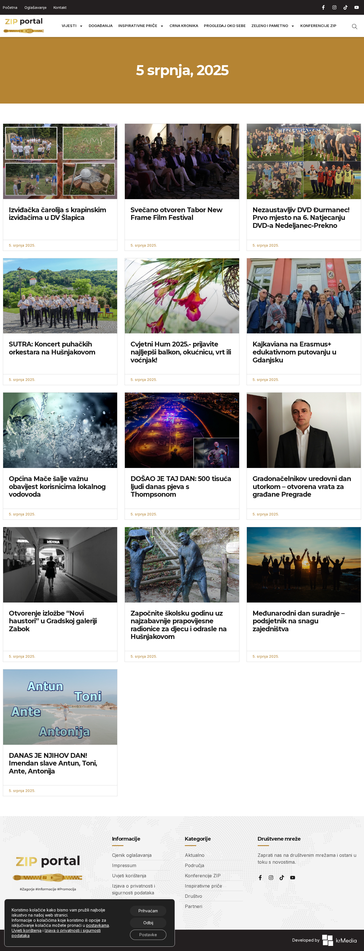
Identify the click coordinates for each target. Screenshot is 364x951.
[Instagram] (334, 7)
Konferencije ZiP (318, 26)
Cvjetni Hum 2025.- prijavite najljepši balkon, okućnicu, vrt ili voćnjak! (181, 352)
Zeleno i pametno (269, 26)
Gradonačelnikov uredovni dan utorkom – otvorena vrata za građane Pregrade (302, 486)
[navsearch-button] (351, 26)
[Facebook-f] (323, 7)
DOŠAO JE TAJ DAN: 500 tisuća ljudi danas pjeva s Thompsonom (181, 486)
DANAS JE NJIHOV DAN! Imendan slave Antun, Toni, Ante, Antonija (53, 763)
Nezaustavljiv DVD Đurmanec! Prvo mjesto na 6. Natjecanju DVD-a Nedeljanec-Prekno (301, 218)
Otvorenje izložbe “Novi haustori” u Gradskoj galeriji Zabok (53, 621)
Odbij (148, 922)
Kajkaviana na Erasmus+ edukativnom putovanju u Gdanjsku (294, 352)
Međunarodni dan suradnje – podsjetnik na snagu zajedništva (298, 621)
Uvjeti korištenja (27, 930)
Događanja (101, 26)
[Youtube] (356, 7)
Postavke (148, 934)
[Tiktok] (345, 7)
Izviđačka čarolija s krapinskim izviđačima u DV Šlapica (57, 214)
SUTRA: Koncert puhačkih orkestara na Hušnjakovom (52, 348)
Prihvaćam (148, 910)
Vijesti (69, 26)
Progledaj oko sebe (225, 26)
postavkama (97, 925)
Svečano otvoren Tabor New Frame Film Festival (176, 214)
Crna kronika (183, 26)
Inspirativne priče (137, 26)
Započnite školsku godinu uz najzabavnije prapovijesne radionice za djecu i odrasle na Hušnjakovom (179, 625)
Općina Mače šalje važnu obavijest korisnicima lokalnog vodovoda (57, 486)
